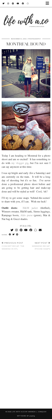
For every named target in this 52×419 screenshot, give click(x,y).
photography (34, 39)
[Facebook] (23, 3)
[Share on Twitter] (13, 234)
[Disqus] (26, 293)
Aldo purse (26, 215)
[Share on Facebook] (10, 234)
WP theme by (26, 416)
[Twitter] (3, 3)
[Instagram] (8, 3)
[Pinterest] (13, 3)
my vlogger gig (19, 163)
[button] (48, 3)
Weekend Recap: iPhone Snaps (41, 246)
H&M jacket (30, 208)
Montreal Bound (26, 44)
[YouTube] (18, 3)
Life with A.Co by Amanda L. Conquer (29, 412)
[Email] (40, 230)
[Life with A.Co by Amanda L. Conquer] (26, 17)
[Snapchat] (28, 3)
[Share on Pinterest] (17, 234)
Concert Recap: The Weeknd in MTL (13, 246)
